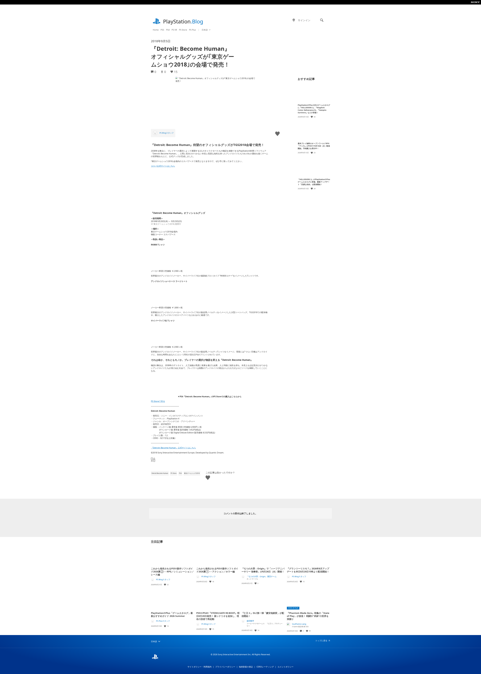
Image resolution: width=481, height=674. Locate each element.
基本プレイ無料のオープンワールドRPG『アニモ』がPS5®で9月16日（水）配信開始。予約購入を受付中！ (314, 146)
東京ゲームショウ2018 (192, 473)
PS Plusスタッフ (163, 621)
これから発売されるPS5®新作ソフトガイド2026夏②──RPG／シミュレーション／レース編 (172, 571)
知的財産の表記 (246, 666)
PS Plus (192, 29)
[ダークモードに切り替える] (293, 20)
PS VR (174, 29)
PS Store (183, 29)
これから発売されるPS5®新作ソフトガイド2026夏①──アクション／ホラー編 (217, 570)
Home (156, 29)
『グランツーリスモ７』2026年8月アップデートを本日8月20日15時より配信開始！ (308, 570)
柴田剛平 (250, 621)
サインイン (304, 20)
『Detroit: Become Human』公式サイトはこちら (173, 447)
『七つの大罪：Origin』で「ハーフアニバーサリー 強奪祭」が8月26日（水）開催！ (263, 570)
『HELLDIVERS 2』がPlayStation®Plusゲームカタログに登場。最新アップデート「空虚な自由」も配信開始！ (314, 182)
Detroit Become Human (160, 473)
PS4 (168, 29)
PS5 (162, 29)
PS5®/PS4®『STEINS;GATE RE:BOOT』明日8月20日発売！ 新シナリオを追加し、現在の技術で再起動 (217, 616)
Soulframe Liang (299, 624)
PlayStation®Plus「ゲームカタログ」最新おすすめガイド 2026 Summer (172, 614)
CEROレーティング (265, 666)
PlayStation (183, 21)
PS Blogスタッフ (166, 133)
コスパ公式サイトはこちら (163, 166)
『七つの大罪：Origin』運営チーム (262, 576)
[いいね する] (312, 117)
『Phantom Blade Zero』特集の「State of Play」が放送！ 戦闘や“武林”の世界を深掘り (308, 616)
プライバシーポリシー (225, 666)
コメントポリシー (285, 666)
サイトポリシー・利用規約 (200, 666)
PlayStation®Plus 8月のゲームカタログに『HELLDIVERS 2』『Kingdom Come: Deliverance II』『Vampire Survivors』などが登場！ (314, 109)
